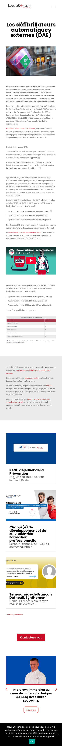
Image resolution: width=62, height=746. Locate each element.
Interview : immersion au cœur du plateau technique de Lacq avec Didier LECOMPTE (31, 695)
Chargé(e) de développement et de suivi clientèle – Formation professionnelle (27, 534)
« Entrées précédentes (14, 615)
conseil (49, 386)
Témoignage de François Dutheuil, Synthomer (30, 596)
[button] (56, 689)
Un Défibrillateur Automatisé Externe (20, 129)
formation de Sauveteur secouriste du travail (25, 233)
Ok (31, 741)
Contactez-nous (31, 637)
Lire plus (31, 709)
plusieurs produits (31, 378)
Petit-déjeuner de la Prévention (26, 472)
